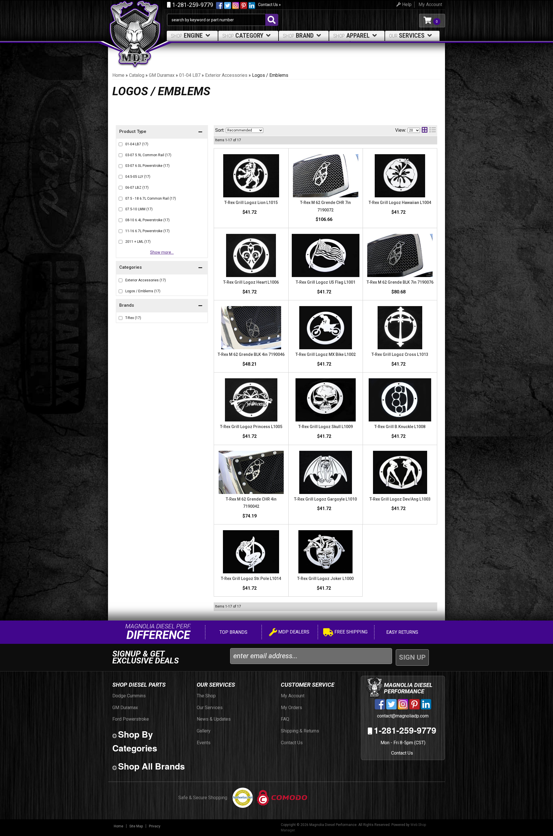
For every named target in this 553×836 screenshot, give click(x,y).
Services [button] (407, 35)
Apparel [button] (351, 35)
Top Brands (232, 632)
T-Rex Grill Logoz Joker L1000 (325, 578)
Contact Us (402, 753)
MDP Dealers (293, 632)
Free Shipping (350, 632)
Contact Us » (269, 4)
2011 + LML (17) (138, 242)
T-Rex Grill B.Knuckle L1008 (399, 426)
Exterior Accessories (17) (145, 280)
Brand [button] (298, 35)
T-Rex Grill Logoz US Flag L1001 (325, 282)
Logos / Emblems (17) (142, 291)
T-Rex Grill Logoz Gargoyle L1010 (325, 499)
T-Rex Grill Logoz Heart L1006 (251, 282)
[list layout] (432, 130)
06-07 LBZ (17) (137, 188)
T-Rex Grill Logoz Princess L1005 (251, 426)
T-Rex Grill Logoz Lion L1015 (251, 202)
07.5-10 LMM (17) (139, 209)
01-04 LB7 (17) (136, 144)
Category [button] (242, 35)
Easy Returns (401, 632)
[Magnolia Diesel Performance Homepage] (137, 20)
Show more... (162, 252)
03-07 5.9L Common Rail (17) (148, 155)
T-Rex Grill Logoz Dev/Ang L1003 (400, 499)
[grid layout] (424, 130)
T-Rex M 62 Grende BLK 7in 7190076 (400, 282)
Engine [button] (187, 35)
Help (406, 4)
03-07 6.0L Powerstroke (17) (147, 166)
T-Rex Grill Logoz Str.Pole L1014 (251, 578)
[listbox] (244, 130)
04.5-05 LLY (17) (137, 177)
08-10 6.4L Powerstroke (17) (147, 220)
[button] (161, 305)
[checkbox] (120, 318)
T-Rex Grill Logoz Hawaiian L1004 (400, 202)
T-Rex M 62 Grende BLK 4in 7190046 (251, 354)
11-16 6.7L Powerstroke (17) (147, 231)
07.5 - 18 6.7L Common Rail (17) (150, 198)
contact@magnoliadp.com (402, 716)
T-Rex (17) (133, 318)
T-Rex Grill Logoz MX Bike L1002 (326, 354)
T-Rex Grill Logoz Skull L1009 (325, 426)
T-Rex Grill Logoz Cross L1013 (400, 354)
